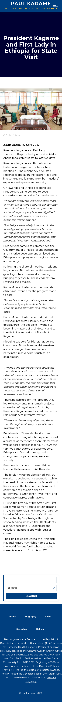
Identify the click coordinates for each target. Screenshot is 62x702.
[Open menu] (55, 6)
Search (31, 596)
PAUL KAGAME (31, 4)
